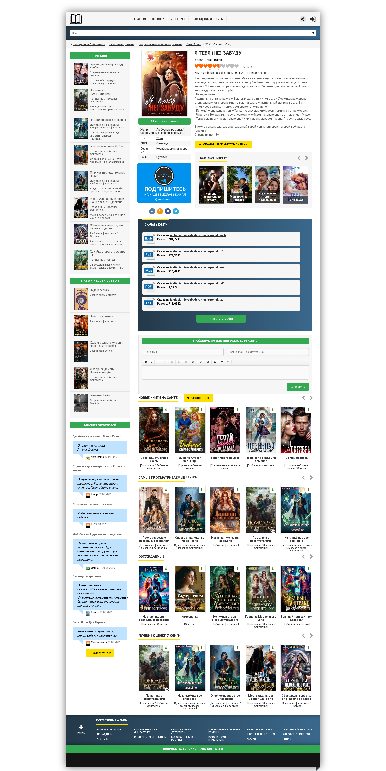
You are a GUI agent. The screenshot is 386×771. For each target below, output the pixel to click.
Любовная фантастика (298, 729)
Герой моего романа (225, 457)
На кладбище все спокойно (296, 539)
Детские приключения (260, 734)
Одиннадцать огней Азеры (154, 459)
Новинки (158, 19)
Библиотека (96, 19)
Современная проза (259, 729)
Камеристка (189, 616)
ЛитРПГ (287, 738)
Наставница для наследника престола (154, 618)
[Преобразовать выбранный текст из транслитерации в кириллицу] (221, 362)
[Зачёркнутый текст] (164, 362)
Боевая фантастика (110, 729)
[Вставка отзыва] (214, 362)
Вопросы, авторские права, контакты (193, 748)
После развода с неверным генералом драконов (154, 539)
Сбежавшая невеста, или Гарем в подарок (296, 697)
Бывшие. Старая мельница (189, 459)
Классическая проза (296, 734)
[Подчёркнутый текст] (157, 362)
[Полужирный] (146, 362)
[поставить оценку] (199, 67)
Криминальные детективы (181, 731)
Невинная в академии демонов (261, 459)
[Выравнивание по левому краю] (172, 362)
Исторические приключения (217, 738)
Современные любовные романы (162, 132)
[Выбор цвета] (200, 362)
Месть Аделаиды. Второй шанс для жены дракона (261, 697)
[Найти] (313, 33)
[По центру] (178, 362)
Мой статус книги (164, 121)
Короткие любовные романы (184, 738)
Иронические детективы (150, 737)
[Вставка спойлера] (228, 362)
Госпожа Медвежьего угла (260, 618)
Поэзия (251, 738)
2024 (159, 138)
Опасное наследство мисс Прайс (189, 539)
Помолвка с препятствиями (261, 539)
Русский (161, 157)
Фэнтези (103, 738)
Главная (140, 19)
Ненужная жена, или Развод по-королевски (225, 539)
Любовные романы (169, 129)
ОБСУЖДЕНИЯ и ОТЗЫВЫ (207, 19)
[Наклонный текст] (152, 362)
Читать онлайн (221, 318)
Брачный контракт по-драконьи (296, 618)
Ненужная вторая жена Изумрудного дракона (225, 618)
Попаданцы (104, 734)
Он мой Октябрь (296, 457)
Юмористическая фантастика (145, 731)
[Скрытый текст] (208, 362)
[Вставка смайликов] (193, 362)
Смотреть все (200, 397)
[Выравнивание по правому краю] (185, 362)
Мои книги (177, 19)
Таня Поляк (193, 44)
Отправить (298, 386)
